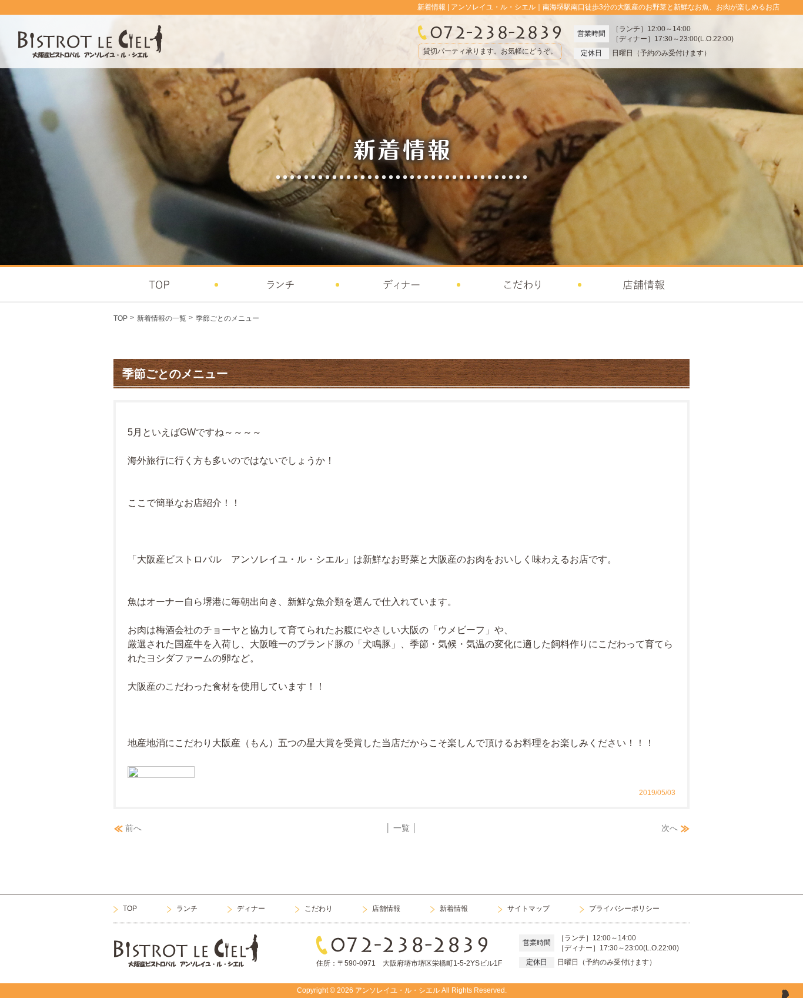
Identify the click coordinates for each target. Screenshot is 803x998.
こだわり (319, 908)
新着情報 (454, 908)
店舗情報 (386, 908)
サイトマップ (528, 908)
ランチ (187, 908)
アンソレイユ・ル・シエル (397, 990)
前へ (133, 828)
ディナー (251, 908)
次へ (669, 828)
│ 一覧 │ (401, 828)
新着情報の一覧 (161, 318)
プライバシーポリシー (624, 908)
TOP (120, 318)
